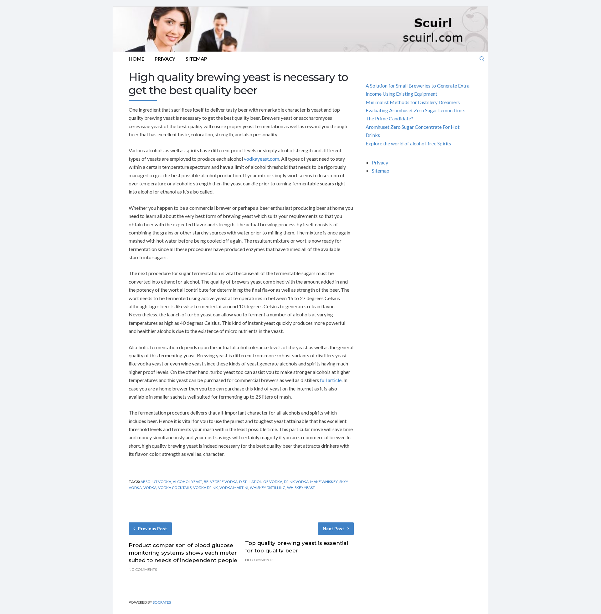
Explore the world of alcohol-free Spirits (408, 143)
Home (136, 59)
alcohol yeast (187, 481)
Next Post (333, 528)
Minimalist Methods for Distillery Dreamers (413, 102)
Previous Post (152, 528)
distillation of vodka (260, 481)
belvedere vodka (221, 481)
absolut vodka (156, 481)
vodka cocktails (175, 487)
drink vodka (296, 481)
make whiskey (324, 481)
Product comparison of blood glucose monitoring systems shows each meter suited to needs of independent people (183, 552)
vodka (150, 487)
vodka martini (233, 487)
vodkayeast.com (261, 159)
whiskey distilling (267, 487)
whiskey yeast (301, 487)
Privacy (165, 59)
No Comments (143, 569)
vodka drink (205, 487)
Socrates (162, 602)
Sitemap (196, 59)
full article (331, 380)
